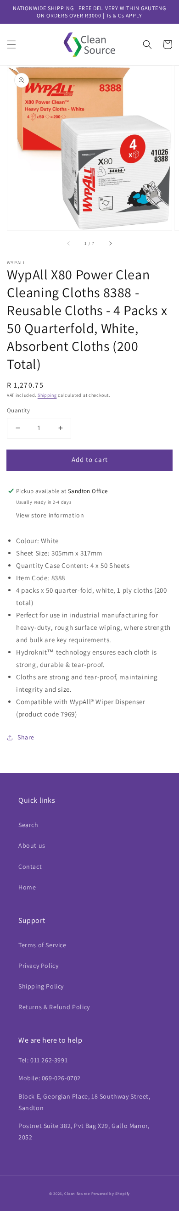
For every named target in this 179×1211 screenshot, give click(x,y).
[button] (11, 44)
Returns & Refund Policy (54, 1007)
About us (31, 845)
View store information (50, 515)
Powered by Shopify (110, 1193)
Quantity (18, 410)
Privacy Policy (38, 965)
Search (28, 825)
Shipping (47, 395)
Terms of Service (42, 945)
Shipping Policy (41, 986)
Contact (30, 866)
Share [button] (25, 737)
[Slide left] (69, 243)
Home (27, 887)
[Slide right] (110, 243)
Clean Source (77, 1193)
